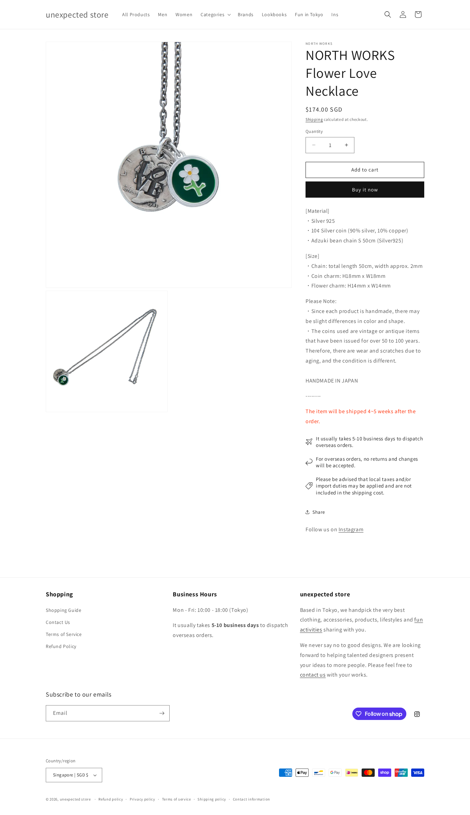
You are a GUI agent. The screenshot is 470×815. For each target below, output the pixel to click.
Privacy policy (142, 799)
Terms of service (176, 799)
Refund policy (110, 799)
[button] (215, 14)
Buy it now (365, 189)
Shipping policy (211, 799)
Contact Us (58, 622)
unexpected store (75, 799)
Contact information (251, 799)
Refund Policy (61, 646)
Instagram (351, 529)
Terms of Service (64, 634)
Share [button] (318, 512)
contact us (313, 674)
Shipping (314, 119)
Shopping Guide (63, 610)
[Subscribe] (161, 713)
